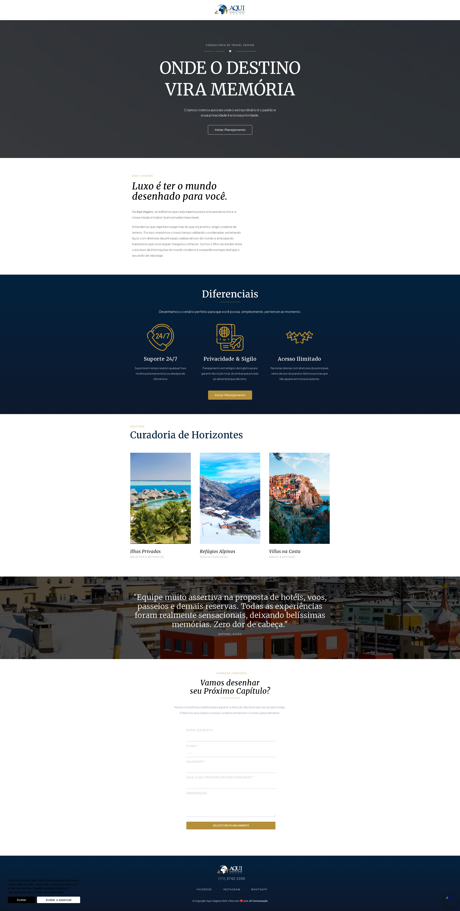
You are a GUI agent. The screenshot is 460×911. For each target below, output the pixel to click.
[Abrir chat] (450, 901)
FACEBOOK (204, 889)
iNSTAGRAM (231, 889)
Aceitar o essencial (58, 900)
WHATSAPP (195, 761)
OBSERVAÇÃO (196, 793)
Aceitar (21, 900)
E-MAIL (192, 746)
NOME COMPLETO (199, 730)
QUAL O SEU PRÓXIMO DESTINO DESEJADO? (220, 777)
